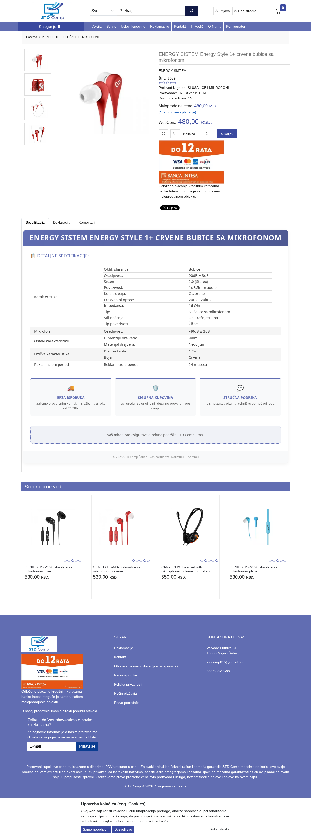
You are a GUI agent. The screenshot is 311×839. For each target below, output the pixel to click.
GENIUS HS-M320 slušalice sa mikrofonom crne (48, 569)
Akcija (97, 26)
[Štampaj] (163, 133)
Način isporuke (125, 675)
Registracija (246, 11)
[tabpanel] (155, 346)
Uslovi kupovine (133, 26)
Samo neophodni (96, 829)
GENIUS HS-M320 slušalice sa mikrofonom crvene (117, 569)
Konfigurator (235, 26)
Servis (111, 26)
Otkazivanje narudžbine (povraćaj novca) (146, 666)
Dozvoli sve (123, 829)
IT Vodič (197, 26)
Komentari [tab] (87, 222)
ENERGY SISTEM (173, 71)
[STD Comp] (52, 11)
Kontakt (180, 26)
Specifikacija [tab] (35, 222)
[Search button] (191, 11)
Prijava (224, 11)
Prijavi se (87, 746)
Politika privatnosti (128, 684)
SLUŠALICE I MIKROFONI (81, 37)
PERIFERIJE (50, 37)
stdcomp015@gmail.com (226, 662)
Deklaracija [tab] (61, 222)
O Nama (214, 26)
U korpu (227, 134)
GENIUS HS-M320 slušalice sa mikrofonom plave (253, 569)
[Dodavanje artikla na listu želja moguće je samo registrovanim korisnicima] (175, 133)
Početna (31, 37)
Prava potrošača (127, 703)
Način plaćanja (125, 693)
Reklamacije (159, 26)
